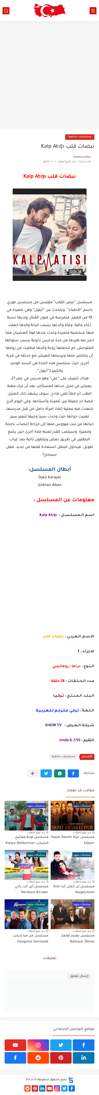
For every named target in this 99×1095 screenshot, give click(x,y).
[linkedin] (83, 1058)
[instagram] (38, 1045)
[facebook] (83, 1045)
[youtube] (15, 1045)
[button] (73, 773)
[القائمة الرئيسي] (93, 10)
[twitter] (61, 1045)
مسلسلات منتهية (79, 136)
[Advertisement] (49, 75)
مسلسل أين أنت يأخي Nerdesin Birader (31, 890)
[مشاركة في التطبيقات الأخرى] (32, 773)
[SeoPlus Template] (70, 1080)
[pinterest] (61, 1058)
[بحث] (6, 10)
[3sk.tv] (49, 11)
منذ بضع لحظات (82, 832)
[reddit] (38, 1058)
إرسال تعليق (79, 976)
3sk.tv (30, 1079)
